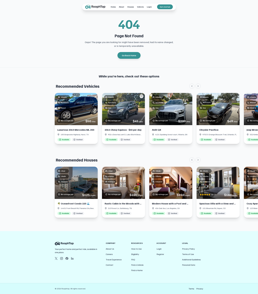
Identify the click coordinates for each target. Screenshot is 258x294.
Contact (109, 265)
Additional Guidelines (191, 259)
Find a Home (137, 270)
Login (149, 7)
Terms (191, 288)
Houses (130, 7)
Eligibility (135, 254)
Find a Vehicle (137, 265)
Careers (109, 254)
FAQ (133, 259)
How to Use (136, 248)
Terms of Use (188, 254)
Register (160, 254)
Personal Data (188, 265)
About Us (110, 248)
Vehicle (140, 7)
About (121, 7)
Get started (165, 7)
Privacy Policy (188, 248)
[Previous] (191, 86)
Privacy (199, 288)
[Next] (198, 86)
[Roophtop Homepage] (78, 243)
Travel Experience (114, 259)
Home (113, 7)
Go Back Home (129, 55)
